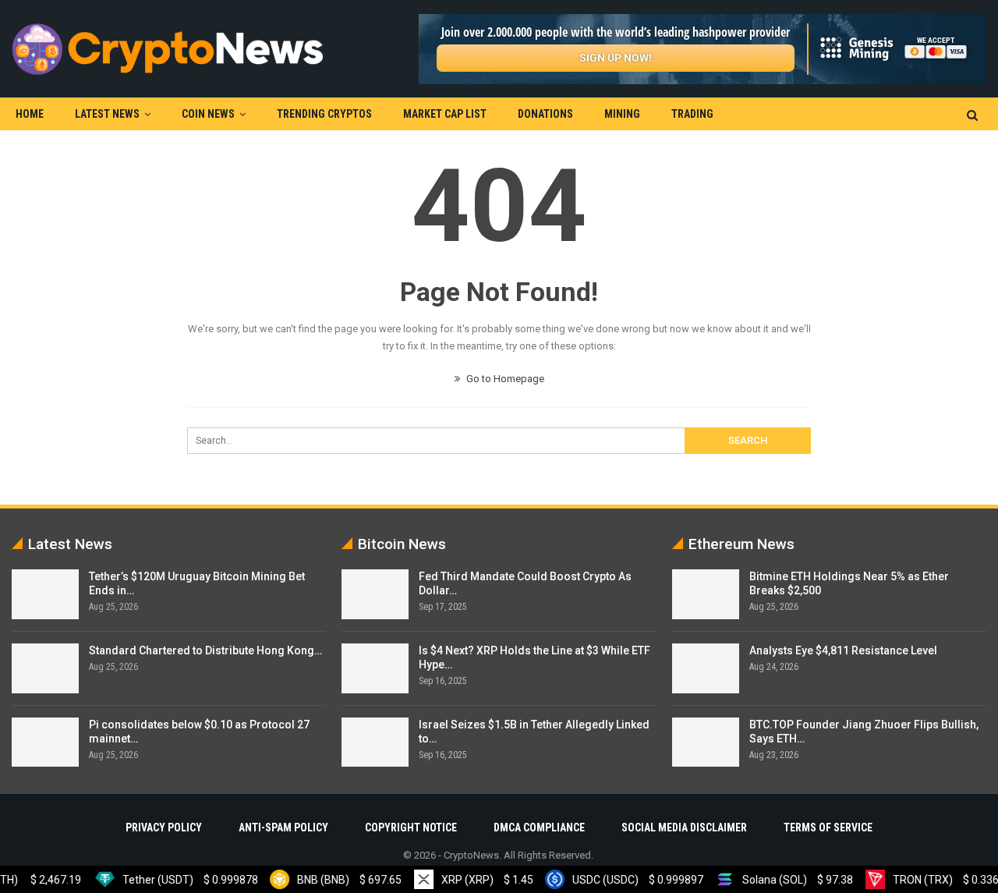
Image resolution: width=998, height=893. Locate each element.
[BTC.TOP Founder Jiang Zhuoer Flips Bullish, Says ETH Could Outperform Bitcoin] (705, 742)
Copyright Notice (411, 827)
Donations (545, 114)
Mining (622, 114)
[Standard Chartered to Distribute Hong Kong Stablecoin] (45, 668)
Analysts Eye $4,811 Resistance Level (843, 650)
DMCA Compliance (539, 827)
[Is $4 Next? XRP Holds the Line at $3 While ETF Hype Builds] (375, 668)
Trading (692, 114)
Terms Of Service (828, 827)
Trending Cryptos (324, 114)
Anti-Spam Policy (283, 827)
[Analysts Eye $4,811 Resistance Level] (705, 668)
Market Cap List (445, 114)
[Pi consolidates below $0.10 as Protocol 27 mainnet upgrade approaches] (45, 742)
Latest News (107, 114)
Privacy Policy (164, 827)
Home (30, 114)
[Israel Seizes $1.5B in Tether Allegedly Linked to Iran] (375, 742)
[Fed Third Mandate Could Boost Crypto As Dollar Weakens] (375, 594)
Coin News (208, 114)
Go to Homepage (504, 378)
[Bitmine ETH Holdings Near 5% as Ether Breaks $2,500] (705, 594)
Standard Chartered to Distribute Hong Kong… (205, 650)
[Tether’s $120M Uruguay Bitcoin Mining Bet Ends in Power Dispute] (45, 594)
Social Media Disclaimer (684, 827)
